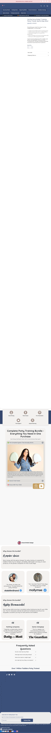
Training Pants (15, 9)
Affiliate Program (6, 691)
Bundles (4, 696)
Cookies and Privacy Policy (27, 727)
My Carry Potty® (6, 9)
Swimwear (4, 708)
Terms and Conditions (16, 727)
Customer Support (10, 677)
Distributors (5, 693)
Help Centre (23, 13)
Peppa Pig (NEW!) (23, 9)
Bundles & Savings (42, 9)
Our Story (4, 689)
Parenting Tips (6, 688)
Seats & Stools (6, 13)
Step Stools (5, 707)
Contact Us (9, 681)
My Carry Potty (6, 698)
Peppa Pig (4, 700)
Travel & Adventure (32, 9)
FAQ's (3, 682)
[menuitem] (6, 10)
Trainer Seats (5, 705)
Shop (2, 695)
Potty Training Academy (8, 684)
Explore (3, 686)
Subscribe (27, 720)
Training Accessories (15, 13)
